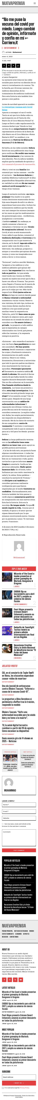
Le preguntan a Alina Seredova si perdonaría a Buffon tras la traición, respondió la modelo (18, 701)
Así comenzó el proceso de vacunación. (18, 164)
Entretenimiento (20, 604)
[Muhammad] (4, 52)
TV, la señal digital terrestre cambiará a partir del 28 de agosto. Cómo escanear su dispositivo (18, 728)
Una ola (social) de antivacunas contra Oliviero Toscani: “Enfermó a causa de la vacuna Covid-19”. (18, 688)
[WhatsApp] (18, 66)
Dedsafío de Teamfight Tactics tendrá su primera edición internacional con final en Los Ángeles (24, 632)
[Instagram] (9, 980)
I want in (18, 1083)
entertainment (8, 682)
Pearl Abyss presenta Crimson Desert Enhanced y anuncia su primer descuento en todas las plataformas (24, 614)
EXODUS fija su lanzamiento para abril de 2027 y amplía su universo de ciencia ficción (24, 596)
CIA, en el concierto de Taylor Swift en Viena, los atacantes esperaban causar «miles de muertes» (18, 675)
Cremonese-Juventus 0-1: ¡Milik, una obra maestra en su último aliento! (10, 767)
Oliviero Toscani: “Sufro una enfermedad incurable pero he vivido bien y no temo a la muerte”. (18, 715)
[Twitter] (9, 66)
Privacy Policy (24, 1088)
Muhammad (17, 52)
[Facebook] (4, 66)
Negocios (18, 658)
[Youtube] (21, 980)
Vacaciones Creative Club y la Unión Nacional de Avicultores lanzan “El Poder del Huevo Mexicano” (25, 650)
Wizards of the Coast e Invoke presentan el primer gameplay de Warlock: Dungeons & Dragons (24, 578)
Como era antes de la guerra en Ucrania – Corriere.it (28, 764)
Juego (17, 586)
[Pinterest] (13, 66)
